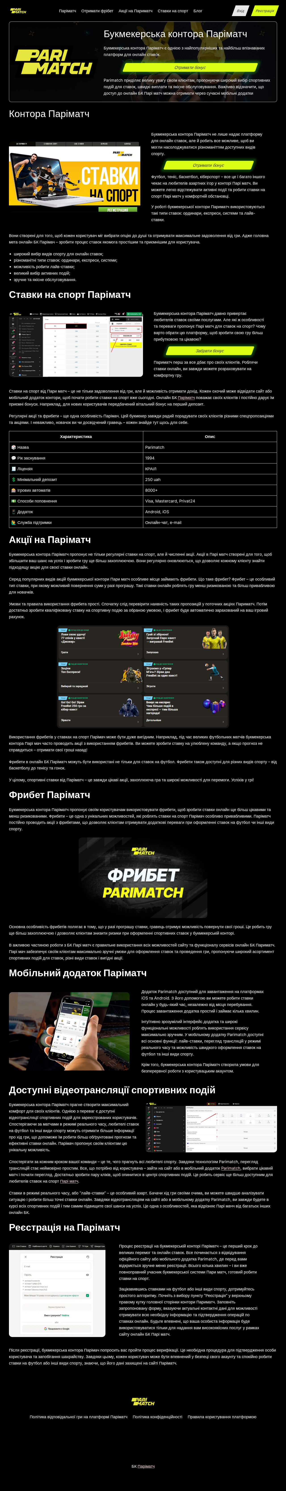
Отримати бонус (190, 67)
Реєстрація (265, 11)
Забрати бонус (210, 350)
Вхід (240, 11)
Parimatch (230, 1168)
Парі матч (69, 1181)
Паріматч (186, 397)
